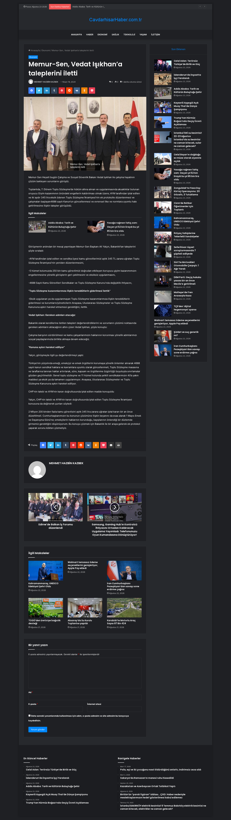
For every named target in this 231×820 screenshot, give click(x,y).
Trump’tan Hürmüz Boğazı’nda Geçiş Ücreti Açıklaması (187, 121)
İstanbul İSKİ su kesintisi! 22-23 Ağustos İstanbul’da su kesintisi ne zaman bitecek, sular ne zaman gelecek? (188, 139)
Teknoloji (129, 34)
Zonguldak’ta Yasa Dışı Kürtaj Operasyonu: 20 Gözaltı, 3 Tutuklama (187, 191)
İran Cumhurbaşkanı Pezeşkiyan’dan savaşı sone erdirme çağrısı (123, 586)
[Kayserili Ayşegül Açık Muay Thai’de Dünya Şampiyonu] (162, 107)
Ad (30, 692)
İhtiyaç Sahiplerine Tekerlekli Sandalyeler (186, 235)
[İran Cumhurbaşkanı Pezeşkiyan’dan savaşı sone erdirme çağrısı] (124, 570)
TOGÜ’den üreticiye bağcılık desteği (44, 622)
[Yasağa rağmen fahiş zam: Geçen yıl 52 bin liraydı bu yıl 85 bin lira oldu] (96, 227)
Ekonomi (102, 34)
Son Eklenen (178, 49)
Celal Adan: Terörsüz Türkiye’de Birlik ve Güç (187, 62)
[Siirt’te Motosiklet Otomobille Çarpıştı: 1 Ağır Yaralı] (162, 266)
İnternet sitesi (94, 704)
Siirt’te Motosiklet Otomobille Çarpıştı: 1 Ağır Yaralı (186, 265)
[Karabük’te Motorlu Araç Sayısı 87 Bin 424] (124, 607)
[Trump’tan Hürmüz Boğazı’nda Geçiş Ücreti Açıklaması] (162, 122)
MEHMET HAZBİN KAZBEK (46, 82)
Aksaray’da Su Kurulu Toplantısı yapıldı (80, 622)
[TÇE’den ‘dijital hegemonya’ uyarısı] (162, 310)
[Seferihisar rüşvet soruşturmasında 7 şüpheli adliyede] (162, 251)
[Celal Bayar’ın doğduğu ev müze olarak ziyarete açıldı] (162, 159)
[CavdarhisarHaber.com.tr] (115, 20)
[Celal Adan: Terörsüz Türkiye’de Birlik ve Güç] (162, 65)
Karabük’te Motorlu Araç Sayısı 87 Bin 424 (121, 622)
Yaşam (143, 34)
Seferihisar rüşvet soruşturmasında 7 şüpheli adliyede (185, 250)
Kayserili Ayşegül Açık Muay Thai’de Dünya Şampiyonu (186, 106)
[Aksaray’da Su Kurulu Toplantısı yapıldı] (85, 607)
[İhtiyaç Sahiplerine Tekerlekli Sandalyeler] (162, 237)
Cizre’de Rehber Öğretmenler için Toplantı (183, 206)
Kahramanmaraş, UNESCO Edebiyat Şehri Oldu (43, 585)
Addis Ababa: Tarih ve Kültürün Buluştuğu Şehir (95, 6)
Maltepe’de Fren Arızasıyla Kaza (183, 294)
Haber (89, 34)
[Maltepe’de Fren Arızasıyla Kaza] (162, 297)
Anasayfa (76, 34)
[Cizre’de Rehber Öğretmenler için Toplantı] (162, 207)
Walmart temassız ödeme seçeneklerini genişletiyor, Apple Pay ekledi (83, 565)
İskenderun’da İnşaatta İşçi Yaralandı (187, 76)
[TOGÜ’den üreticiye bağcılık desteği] (45, 607)
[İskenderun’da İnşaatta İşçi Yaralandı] (162, 79)
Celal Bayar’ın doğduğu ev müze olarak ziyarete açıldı (187, 158)
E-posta (33, 704)
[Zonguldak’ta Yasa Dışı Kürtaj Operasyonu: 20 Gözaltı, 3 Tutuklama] (162, 192)
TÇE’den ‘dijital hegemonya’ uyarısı (185, 308)
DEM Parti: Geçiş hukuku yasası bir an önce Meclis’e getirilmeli (187, 280)
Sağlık (115, 34)
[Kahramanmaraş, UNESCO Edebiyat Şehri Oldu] (45, 570)
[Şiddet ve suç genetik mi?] (162, 336)
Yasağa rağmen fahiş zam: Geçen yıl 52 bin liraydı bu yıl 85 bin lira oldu (123, 227)
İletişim (155, 34)
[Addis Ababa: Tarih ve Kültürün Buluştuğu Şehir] (37, 227)
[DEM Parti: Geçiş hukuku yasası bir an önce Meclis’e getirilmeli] (162, 281)
